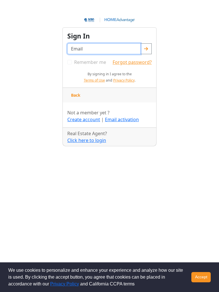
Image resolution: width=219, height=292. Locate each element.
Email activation (122, 119)
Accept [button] (201, 277)
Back (75, 95)
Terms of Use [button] (94, 80)
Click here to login (86, 140)
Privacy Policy (64, 283)
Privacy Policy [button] (124, 80)
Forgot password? (132, 62)
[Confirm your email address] (146, 48)
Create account (83, 119)
